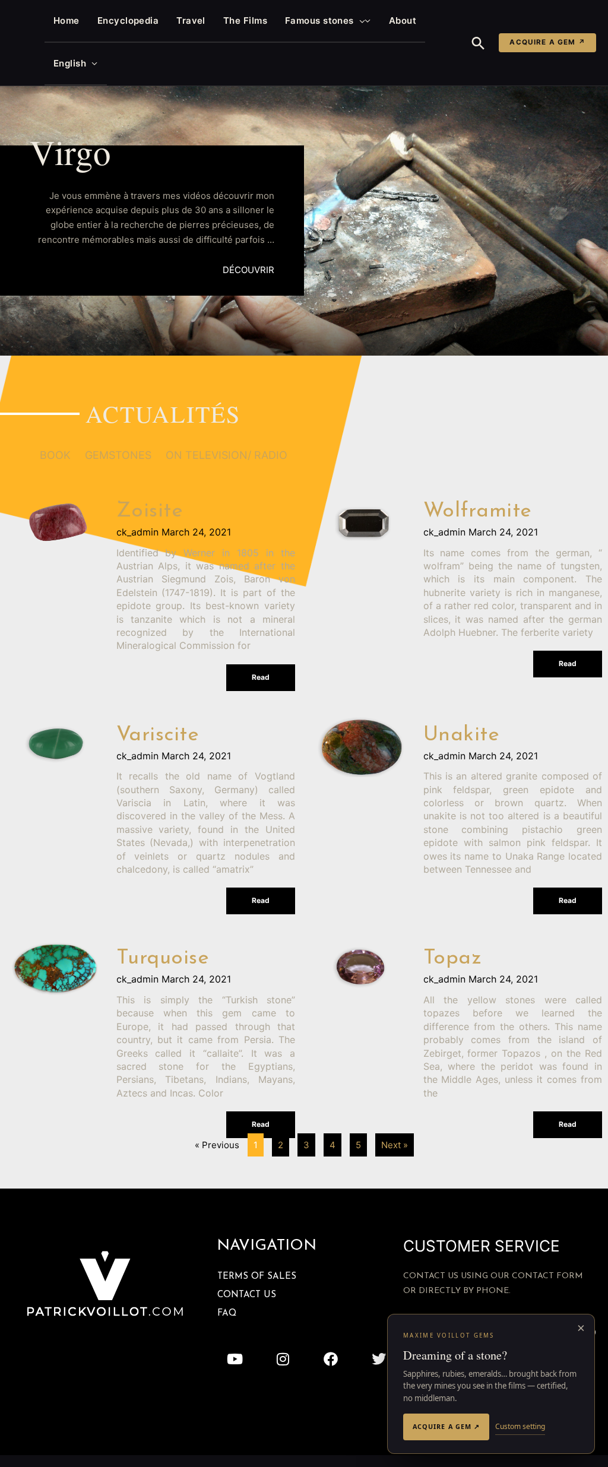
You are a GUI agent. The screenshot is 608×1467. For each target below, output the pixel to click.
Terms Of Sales (256, 1276)
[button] (359, 21)
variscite (158, 735)
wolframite (477, 511)
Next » (394, 1145)
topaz (452, 958)
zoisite (149, 511)
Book (55, 455)
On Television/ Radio (226, 455)
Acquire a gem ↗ (547, 42)
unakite (461, 735)
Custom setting (520, 1426)
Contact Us (246, 1295)
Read (261, 677)
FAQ (226, 1313)
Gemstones (118, 455)
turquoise (163, 958)
